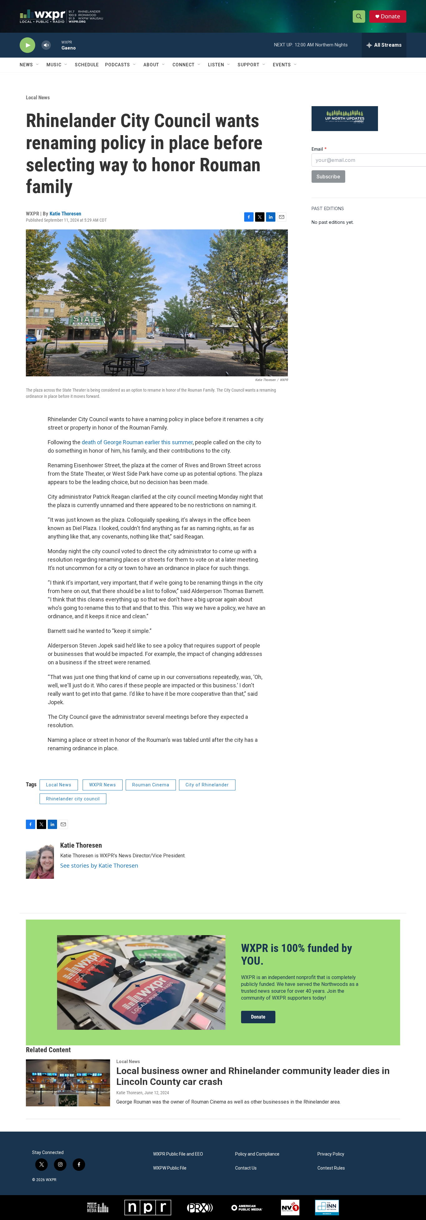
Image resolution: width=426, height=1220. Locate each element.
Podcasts (117, 64)
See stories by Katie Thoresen (99, 865)
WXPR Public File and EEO (178, 1154)
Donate (390, 16)
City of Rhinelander (207, 784)
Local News (38, 97)
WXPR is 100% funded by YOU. (296, 955)
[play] (27, 45)
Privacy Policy (330, 1154)
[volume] (46, 45)
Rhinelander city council (73, 798)
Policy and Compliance (257, 1154)
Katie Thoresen (65, 213)
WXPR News (102, 784)
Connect (183, 64)
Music (53, 64)
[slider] (56, 45)
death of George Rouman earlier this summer (137, 442)
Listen (216, 64)
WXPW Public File (169, 1168)
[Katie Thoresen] (40, 860)
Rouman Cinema (150, 784)
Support (248, 64)
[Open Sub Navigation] (37, 64)
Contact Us (246, 1168)
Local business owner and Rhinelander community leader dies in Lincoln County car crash (253, 1076)
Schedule (87, 64)
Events (282, 64)
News (26, 64)
